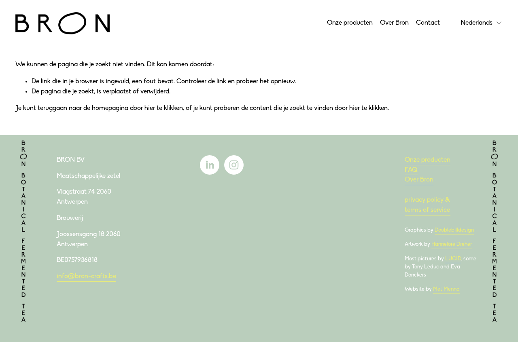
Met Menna (446, 289)
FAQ (411, 170)
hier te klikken (163, 108)
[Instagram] (234, 165)
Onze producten (350, 23)
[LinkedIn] (209, 165)
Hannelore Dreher (451, 244)
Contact (428, 23)
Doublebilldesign (454, 230)
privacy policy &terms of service (427, 205)
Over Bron (394, 23)
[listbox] (482, 23)
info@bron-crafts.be (86, 276)
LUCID (453, 259)
